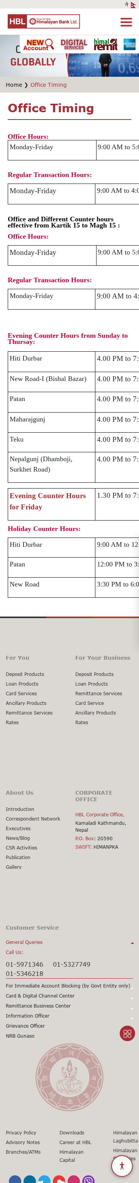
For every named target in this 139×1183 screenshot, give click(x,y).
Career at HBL (75, 1142)
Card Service (89, 703)
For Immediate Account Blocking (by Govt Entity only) (68, 986)
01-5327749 (71, 964)
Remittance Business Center (38, 1006)
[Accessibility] (122, 1166)
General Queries (24, 942)
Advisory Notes (23, 1142)
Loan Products (22, 684)
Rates (12, 722)
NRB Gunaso (20, 1036)
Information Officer (27, 1016)
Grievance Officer (25, 1026)
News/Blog (18, 838)
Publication (18, 857)
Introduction (20, 809)
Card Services (21, 693)
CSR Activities (21, 848)
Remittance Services (29, 713)
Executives (18, 828)
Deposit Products (25, 674)
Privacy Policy (21, 1133)
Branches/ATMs (23, 1152)
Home (14, 84)
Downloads (71, 1133)
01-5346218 (24, 973)
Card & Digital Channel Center (40, 996)
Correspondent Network (33, 819)
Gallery (14, 867)
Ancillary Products (26, 703)
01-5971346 (24, 964)
